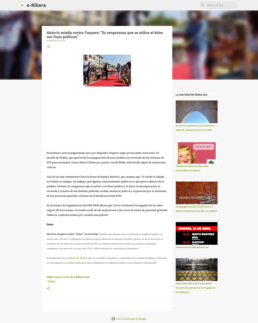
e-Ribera (36, 5)
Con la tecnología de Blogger (131, 318)
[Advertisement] (69, 116)
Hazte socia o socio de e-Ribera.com (68, 276)
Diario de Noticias (78, 258)
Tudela (51, 281)
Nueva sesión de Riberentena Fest (192, 247)
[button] (48, 47)
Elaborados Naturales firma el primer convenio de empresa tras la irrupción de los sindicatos (195, 287)
